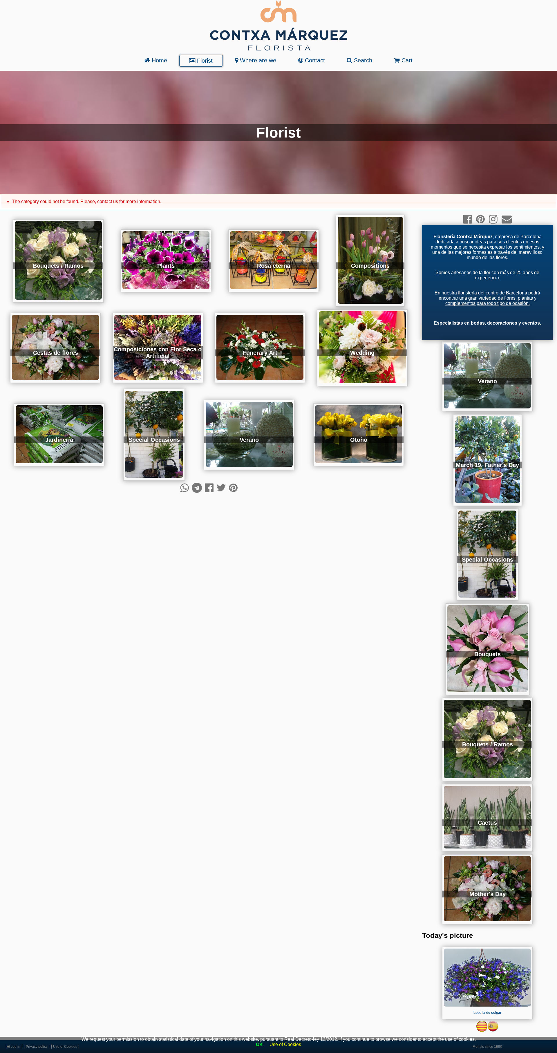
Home (158, 60)
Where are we (257, 60)
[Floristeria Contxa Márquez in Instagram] (493, 219)
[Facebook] (209, 487)
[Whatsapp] (184, 487)
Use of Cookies (285, 1044)
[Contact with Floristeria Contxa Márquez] (507, 219)
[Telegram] (197, 487)
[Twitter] (221, 487)
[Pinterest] (233, 487)
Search (362, 60)
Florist (204, 60)
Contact (314, 60)
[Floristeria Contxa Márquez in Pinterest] (480, 219)
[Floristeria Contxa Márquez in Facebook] (467, 219)
